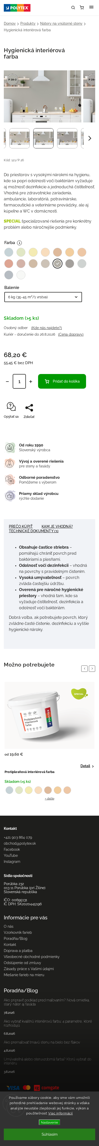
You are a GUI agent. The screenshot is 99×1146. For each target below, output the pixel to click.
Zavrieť (81, 426)
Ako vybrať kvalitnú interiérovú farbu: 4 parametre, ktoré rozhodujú (48, 1023)
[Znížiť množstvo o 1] (7, 381)
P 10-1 (28, 790)
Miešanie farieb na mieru (24, 975)
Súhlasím (50, 1134)
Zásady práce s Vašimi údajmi (29, 969)
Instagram (12, 862)
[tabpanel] (49, 741)
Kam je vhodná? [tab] (57, 526)
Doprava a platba (18, 951)
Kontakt (10, 945)
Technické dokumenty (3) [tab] (34, 531)
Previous (85, 669)
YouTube (11, 856)
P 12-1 (38, 790)
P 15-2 (57, 790)
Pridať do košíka (66, 381)
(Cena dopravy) (71, 334)
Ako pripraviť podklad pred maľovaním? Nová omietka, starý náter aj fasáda (47, 1002)
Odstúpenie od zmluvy (22, 963)
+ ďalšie (49, 798)
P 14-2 (48, 790)
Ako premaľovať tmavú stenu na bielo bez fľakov (42, 1042)
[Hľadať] (73, 7)
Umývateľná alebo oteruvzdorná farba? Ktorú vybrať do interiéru (47, 1061)
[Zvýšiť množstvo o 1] (30, 381)
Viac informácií (60, 1113)
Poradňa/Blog (15, 939)
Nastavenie (49, 1122)
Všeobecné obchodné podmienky (32, 957)
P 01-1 (9, 790)
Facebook (12, 849)
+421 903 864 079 (18, 837)
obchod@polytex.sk (20, 843)
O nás (8, 926)
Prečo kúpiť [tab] (21, 526)
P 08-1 (19, 790)
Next (93, 669)
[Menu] (91, 8)
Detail (85, 766)
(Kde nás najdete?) (46, 328)
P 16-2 (67, 790)
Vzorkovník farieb (18, 932)
